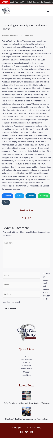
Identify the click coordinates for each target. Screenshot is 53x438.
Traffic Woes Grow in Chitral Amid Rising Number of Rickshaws (27, 403)
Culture (26, 363)
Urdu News (26, 375)
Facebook (7, 196)
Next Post (26, 218)
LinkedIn (31, 196)
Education (26, 366)
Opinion (26, 372)
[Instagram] (31, 432)
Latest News (26, 369)
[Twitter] (26, 432)
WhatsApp (44, 196)
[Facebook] (21, 432)
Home (26, 356)
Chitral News (26, 359)
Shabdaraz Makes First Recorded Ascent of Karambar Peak (26, 419)
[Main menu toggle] (48, 10)
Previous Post (26, 210)
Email (6, 202)
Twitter (19, 196)
